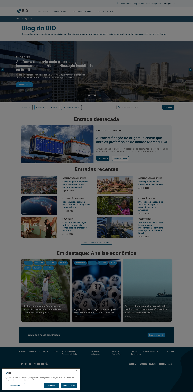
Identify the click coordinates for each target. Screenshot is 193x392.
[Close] (76, 370)
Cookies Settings (15, 385)
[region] (41, 379)
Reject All (51, 385)
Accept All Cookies (68, 385)
